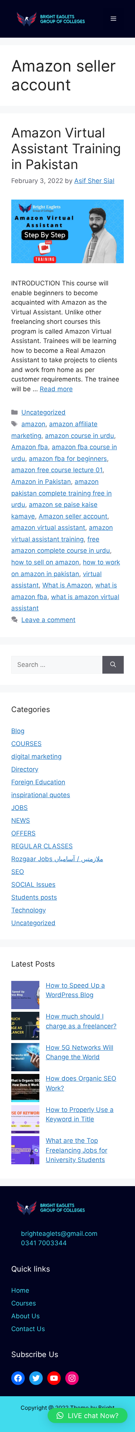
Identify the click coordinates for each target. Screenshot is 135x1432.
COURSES (26, 743)
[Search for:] (56, 665)
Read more (56, 389)
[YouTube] (54, 1378)
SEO (17, 871)
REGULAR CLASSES (42, 846)
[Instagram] (72, 1378)
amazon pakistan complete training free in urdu (61, 493)
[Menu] (113, 19)
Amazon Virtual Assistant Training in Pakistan (66, 148)
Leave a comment (48, 620)
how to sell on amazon (45, 562)
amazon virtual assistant (48, 527)
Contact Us (28, 1329)
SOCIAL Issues (33, 884)
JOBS (19, 807)
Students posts (34, 897)
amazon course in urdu (79, 435)
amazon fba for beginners (68, 458)
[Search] (113, 665)
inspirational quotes (40, 795)
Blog (17, 731)
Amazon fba (29, 447)
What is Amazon (67, 585)
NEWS (20, 820)
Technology (28, 910)
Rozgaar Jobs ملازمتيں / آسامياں (57, 859)
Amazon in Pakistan (41, 481)
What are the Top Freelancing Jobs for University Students (76, 1150)
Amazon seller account (73, 516)
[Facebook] (18, 1378)
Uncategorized (43, 412)
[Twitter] (36, 1378)
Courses (23, 1303)
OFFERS (23, 833)
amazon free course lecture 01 (56, 470)
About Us (25, 1316)
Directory (24, 769)
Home (20, 1290)
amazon (33, 424)
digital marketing (36, 756)
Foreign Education (38, 782)
